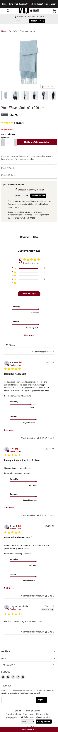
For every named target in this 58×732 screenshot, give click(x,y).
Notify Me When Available (36, 142)
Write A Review (29, 294)
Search (18, 710)
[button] (29, 729)
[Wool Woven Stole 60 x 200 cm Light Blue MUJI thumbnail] (5, 95)
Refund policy (42, 714)
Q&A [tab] (35, 237)
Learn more (13, 207)
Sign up (41, 699)
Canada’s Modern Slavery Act (19, 714)
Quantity (5, 138)
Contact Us (11, 717)
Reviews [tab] (24, 237)
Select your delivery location (30, 16)
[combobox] (43, 352)
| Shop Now (29, 5)
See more (29, 335)
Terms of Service (32, 710)
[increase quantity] (15, 142)
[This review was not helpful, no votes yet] (51, 438)
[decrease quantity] (3, 142)
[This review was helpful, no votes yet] (46, 438)
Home (3, 31)
